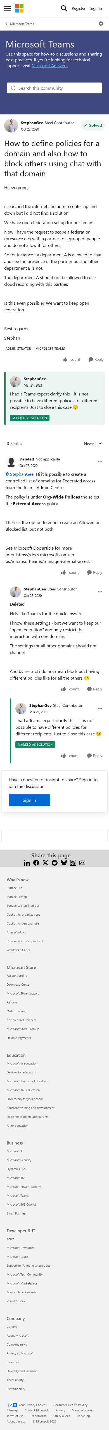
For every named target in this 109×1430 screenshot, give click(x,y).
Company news (17, 1344)
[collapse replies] (54, 454)
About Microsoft (18, 1335)
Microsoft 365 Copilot (21, 1204)
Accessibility (15, 1380)
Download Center (18, 984)
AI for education (17, 1125)
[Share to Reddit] (55, 862)
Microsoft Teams (22, 23)
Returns (12, 1002)
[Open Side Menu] (7, 8)
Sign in (29, 800)
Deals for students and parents (28, 1117)
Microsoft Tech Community (24, 1274)
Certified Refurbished (21, 1020)
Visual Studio (16, 1301)
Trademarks (38, 1416)
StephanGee (32, 122)
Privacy (60, 1410)
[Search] (64, 8)
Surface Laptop (17, 897)
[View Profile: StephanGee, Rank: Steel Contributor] (11, 125)
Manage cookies (83, 1410)
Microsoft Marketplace (22, 1283)
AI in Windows (16, 932)
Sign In (96, 8)
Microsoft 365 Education (23, 1090)
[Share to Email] (82, 862)
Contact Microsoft (37, 1410)
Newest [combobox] (93, 443)
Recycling (83, 1416)
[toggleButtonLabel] (101, 23)
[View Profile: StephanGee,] (15, 381)
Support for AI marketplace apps (28, 1265)
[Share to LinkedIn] (27, 862)
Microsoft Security (19, 1160)
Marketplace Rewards (21, 1292)
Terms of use (15, 1416)
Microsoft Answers (50, 65)
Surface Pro (14, 888)
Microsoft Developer (20, 1248)
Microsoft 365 (16, 1178)
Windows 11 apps (18, 950)
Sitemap (12, 1410)
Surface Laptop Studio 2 (23, 905)
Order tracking (16, 1011)
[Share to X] (45, 862)
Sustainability (16, 1389)
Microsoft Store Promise (23, 1029)
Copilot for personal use (23, 923)
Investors (13, 1362)
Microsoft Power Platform (24, 1186)
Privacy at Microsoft (20, 1353)
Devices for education (21, 1072)
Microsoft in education (22, 1063)
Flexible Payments (19, 1038)
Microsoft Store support (23, 993)
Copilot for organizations (23, 914)
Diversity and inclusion (22, 1371)
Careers (12, 1326)
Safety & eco (61, 1416)
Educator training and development (30, 1108)
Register (79, 8)
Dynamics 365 (16, 1169)
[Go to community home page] (19, 8)
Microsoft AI (15, 1151)
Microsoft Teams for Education (27, 1081)
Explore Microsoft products (25, 941)
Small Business (17, 1213)
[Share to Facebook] (36, 862)
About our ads (16, 1421)
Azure (11, 1239)
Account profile (17, 975)
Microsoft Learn (17, 1256)
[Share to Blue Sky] (64, 862)
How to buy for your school (25, 1099)
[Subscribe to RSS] (73, 862)
